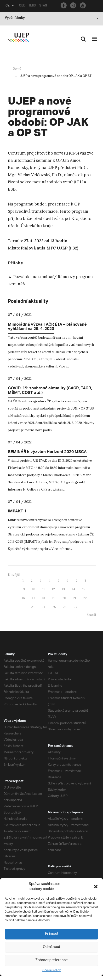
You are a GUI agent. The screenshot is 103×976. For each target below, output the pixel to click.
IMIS (32, 6)
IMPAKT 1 (17, 512)
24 (43, 607)
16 (23, 598)
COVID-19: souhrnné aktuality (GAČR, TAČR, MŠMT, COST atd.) (50, 391)
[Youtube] (83, 5)
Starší (91, 615)
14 (73, 589)
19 (53, 598)
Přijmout (51, 934)
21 (74, 598)
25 (54, 607)
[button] (95, 886)
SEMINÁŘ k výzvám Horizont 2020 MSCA (47, 452)
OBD (22, 6)
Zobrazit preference (51, 960)
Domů (17, 68)
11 (43, 589)
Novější (14, 574)
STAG (43, 6)
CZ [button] (8, 6)
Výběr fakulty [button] (15, 18)
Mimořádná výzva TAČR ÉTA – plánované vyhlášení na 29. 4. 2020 (47, 327)
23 (32, 607)
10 (33, 589)
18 (43, 598)
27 (75, 607)
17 (33, 598)
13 (63, 589)
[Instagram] (73, 5)
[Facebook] (64, 5)
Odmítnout (51, 947)
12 (53, 589)
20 (64, 598)
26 (65, 607)
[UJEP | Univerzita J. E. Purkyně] (18, 37)
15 (83, 589)
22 (85, 598)
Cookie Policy (51, 970)
